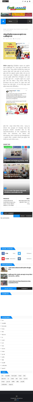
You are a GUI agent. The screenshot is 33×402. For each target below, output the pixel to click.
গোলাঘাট (3, 340)
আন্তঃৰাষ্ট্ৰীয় (4, 323)
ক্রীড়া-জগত (4, 334)
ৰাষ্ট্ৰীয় (3, 360)
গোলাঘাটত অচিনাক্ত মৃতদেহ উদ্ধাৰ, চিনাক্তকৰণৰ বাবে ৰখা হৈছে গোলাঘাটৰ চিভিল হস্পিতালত (19, 282)
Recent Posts (8, 288)
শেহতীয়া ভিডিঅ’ (4, 365)
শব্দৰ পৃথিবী (3, 362)
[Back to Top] (17, 396)
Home (4, 29)
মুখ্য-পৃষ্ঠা (11, 29)
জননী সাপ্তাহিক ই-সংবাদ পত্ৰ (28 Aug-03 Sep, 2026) (16, 160)
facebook (28, 216)
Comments (24, 288)
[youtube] (27, 1)
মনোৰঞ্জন (3, 351)
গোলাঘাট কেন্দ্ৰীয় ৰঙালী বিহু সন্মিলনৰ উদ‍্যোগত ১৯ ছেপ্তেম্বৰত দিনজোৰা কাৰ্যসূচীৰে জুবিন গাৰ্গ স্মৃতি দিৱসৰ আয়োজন (15, 175)
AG (18, 400)
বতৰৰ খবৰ (3, 348)
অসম (8, 29)
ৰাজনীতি (3, 357)
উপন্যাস (3, 329)
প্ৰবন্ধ (3, 345)
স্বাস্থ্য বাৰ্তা (3, 368)
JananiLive (19, 398)
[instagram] (30, 1)
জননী (3, 343)
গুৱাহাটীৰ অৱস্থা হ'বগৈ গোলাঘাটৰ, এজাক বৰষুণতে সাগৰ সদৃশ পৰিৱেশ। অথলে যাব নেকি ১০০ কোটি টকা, (20, 275)
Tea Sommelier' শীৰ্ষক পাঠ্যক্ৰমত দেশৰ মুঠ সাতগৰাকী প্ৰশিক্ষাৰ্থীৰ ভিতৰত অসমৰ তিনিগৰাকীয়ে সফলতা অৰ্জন (15, 191)
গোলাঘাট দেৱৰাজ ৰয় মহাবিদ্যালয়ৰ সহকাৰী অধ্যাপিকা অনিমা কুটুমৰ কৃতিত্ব (19, 268)
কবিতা (3, 331)
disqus (22, 216)
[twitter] (25, 1)
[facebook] (23, 1)
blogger (16, 216)
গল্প (2, 337)
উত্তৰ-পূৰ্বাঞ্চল (4, 326)
